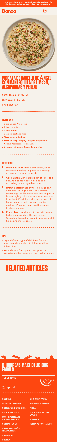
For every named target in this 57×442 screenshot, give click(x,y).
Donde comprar (11, 404)
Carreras (7, 435)
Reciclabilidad (10, 413)
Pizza (33, 408)
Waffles (34, 420)
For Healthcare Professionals (11, 418)
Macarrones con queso (39, 414)
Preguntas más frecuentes (11, 430)
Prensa (6, 440)
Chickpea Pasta (38, 399)
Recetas (6, 399)
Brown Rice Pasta (40, 404)
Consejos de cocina (13, 408)
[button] (45, 10)
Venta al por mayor (41, 424)
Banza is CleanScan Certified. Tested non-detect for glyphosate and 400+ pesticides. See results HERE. (29, 3)
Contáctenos (10, 424)
